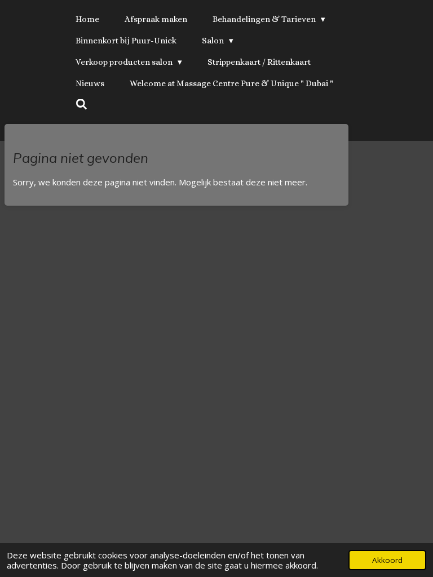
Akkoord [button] (387, 560)
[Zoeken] (81, 105)
